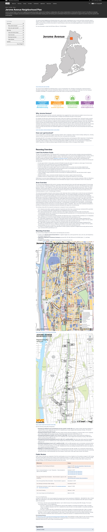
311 (89, 0)
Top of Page (19, 43)
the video (77, 467)
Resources (49, 3)
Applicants (43, 3)
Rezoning (9, 30)
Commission (36, 3)
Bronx (14, 7)
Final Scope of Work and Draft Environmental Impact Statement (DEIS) (53, 516)
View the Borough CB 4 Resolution (75, 471)
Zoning (24, 3)
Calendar (55, 3)
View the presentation (79, 466)
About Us (14, 3)
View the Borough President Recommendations (78, 478)
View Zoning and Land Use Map (42, 86)
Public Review (11, 39)
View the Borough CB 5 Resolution (75, 472)
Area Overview (11, 34)
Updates (8, 41)
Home (6, 7)
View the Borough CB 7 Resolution (75, 474)
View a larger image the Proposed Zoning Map (46, 424)
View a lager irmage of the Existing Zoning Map (46, 332)
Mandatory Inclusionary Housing (61, 158)
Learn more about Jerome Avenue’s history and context (47, 129)
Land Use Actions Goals (13, 32)
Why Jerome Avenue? (12, 25)
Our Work (30, 3)
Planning (19, 3)
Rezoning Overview (12, 37)
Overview (9, 23)
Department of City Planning (14, 0)
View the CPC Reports (43, 487)
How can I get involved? (13, 28)
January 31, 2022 (40, 529)
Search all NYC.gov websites (97, 0)
